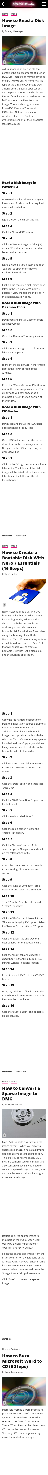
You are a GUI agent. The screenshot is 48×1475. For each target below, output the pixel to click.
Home (5, 13)
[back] (3, 4)
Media (14, 13)
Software (15, 1349)
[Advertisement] (24, 153)
